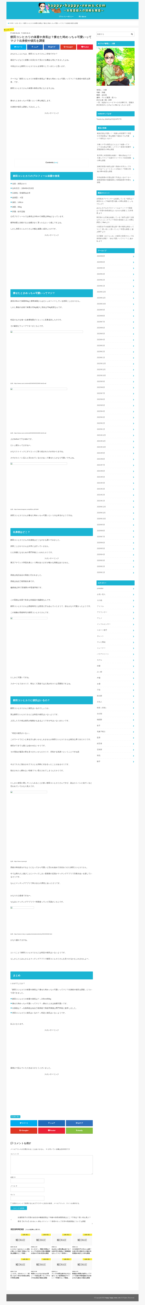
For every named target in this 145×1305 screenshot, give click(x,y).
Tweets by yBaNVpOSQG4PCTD (109, 119)
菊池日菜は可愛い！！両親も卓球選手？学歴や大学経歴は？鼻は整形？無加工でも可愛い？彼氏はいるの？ (114, 135)
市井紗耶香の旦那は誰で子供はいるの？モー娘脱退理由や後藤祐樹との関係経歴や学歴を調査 (114, 180)
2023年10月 (101, 304)
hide (55, 162)
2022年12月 (101, 363)
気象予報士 (101, 731)
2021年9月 (101, 453)
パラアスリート (103, 654)
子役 (98, 690)
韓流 (98, 755)
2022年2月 (101, 423)
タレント (100, 636)
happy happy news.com (113, 1298)
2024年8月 (101, 256)
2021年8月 (101, 459)
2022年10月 (101, 375)
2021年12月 (101, 435)
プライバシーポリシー (66, 16)
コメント (14, 1154)
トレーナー (101, 648)
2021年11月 (101, 441)
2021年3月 (101, 489)
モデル (99, 660)
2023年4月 (101, 339)
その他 (99, 600)
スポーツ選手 (102, 630)
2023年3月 (101, 345)
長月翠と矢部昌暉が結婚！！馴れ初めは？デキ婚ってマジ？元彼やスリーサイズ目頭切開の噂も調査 (114, 158)
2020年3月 (101, 560)
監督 (98, 737)
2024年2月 (101, 280)
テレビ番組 (101, 642)
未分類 (99, 714)
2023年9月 (101, 310)
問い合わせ (82, 16)
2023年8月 (101, 316)
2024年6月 (101, 262)
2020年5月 (101, 548)
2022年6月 (101, 399)
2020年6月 (101, 543)
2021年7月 (101, 465)
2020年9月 (101, 525)
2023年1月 (101, 357)
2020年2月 (101, 566)
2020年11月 (101, 513)
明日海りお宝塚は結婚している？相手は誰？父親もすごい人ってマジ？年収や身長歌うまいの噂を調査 (115, 219)
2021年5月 (101, 477)
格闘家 (99, 719)
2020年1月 (101, 572)
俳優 (98, 666)
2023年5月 (101, 334)
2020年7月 (101, 537)
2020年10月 (101, 519)
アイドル (100, 606)
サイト (12, 1195)
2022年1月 (101, 429)
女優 (98, 684)
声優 (98, 678)
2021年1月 (101, 501)
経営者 (99, 743)
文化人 (99, 702)
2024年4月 (101, 268)
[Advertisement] (51, 137)
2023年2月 (101, 351)
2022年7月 (101, 393)
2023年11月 (101, 298)
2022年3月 (101, 417)
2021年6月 (101, 471)
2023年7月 (101, 322)
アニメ (99, 618)
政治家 (99, 696)
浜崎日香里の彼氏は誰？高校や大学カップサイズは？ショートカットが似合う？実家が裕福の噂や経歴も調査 (114, 169)
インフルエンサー (104, 624)
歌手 (98, 725)
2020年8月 (101, 531)
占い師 (99, 672)
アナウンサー (102, 612)
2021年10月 (101, 447)
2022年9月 (101, 381)
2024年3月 (101, 274)
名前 (13, 1177)
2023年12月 (101, 292)
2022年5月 (101, 405)
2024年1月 (101, 286)
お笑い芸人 (16, 1116)
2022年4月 (101, 411)
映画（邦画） (102, 708)
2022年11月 (101, 369)
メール (13, 1186)
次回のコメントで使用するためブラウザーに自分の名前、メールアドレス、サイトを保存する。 (46, 1203)
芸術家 (99, 749)
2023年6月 (101, 328)
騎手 (98, 761)
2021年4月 (101, 483)
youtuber (100, 588)
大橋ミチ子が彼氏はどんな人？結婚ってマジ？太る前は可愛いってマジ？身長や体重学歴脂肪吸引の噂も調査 (114, 147)
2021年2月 (101, 495)
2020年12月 (101, 507)
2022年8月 (101, 387)
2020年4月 (101, 554)
